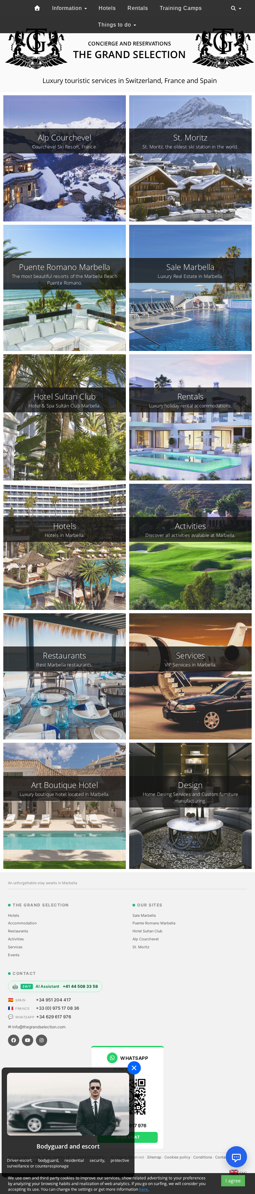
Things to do (115, 25)
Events (14, 955)
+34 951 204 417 (53, 999)
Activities (16, 939)
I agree (233, 1180)
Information (68, 8)
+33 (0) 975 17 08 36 (57, 1008)
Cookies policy (177, 1157)
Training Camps (181, 8)
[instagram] (41, 1040)
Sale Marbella (144, 915)
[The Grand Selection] (37, 8)
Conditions (203, 1157)
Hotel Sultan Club (147, 931)
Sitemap (154, 1157)
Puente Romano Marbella (153, 923)
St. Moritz (140, 947)
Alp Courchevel (145, 939)
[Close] (134, 1067)
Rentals (138, 8)
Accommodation (22, 923)
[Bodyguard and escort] (68, 1104)
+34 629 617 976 (53, 1016)
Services (15, 947)
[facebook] (13, 1040)
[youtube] (27, 1040)
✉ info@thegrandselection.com (36, 1026)
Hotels (107, 8)
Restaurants (18, 931)
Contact (222, 1157)
